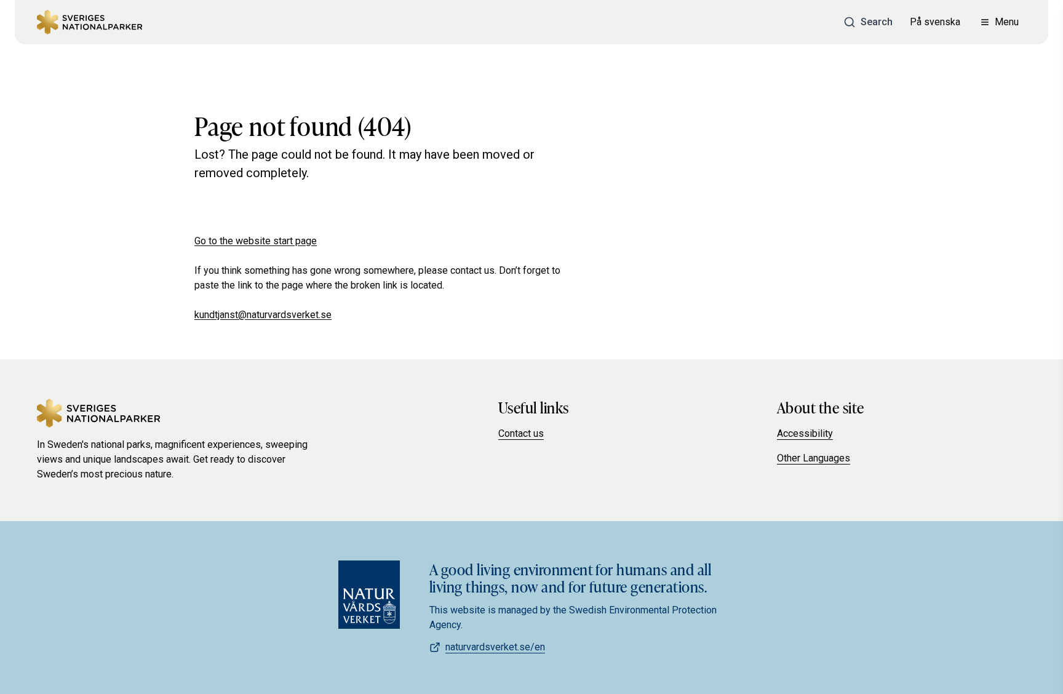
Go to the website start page (255, 241)
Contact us (521, 433)
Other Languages (813, 458)
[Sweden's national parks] (89, 22)
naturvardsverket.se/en (495, 647)
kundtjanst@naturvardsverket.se (263, 315)
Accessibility (805, 433)
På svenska (935, 22)
